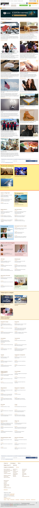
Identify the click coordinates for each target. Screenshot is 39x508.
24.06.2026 (2, 264)
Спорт (16, 404)
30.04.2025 (2, 389)
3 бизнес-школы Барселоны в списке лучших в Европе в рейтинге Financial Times (6, 399)
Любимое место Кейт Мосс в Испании (6, 328)
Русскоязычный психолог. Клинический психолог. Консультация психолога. (9, 237)
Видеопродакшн (6, 480)
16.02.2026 (2, 430)
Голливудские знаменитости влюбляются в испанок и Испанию (20, 220)
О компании (5, 481)
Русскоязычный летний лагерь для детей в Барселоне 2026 (9, 151)
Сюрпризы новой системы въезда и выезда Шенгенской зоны (6, 366)
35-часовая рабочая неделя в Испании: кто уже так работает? (20, 423)
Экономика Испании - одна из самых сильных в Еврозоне (6, 349)
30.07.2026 (21, 78)
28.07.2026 (2, 78)
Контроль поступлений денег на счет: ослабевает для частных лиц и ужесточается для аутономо (6, 200)
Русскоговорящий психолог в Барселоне (7, 281)
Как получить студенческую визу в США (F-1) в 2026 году (9, 92)
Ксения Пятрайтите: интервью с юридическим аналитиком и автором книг (6, 325)
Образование (6, 78)
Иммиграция (24, 470)
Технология (17, 338)
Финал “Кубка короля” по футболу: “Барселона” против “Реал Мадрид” (20, 415)
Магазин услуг (33, 499)
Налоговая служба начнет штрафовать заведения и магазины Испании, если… (20, 237)
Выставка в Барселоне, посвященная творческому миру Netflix (6, 415)
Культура (3, 404)
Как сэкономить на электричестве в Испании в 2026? (8, 254)
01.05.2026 (2, 194)
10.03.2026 (16, 227)
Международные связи (6, 437)
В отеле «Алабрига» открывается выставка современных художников (6, 216)
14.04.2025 (16, 364)
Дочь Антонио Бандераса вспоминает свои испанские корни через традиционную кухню (20, 212)
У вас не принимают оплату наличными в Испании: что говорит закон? (21, 228)
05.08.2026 (2, 40)
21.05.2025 (16, 360)
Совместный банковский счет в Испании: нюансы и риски (19, 233)
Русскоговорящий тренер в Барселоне (20, 406)
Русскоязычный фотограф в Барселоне (27, 91)
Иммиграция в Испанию (7, 487)
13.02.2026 (2, 198)
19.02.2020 (16, 331)
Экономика (4, 21)
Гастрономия (17, 371)
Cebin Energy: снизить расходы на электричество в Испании (8, 249)
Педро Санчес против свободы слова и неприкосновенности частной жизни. (20, 428)
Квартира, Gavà (18, 286)
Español (37, 0)
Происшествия (4, 420)
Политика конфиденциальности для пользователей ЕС (14, 504)
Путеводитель (28, 499)
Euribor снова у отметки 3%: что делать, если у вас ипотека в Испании (9, 35)
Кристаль (16, 203)
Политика (17, 321)
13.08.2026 (21, 40)
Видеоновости (4, 209)
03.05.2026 (2, 438)
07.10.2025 (2, 327)
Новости (3, 8)
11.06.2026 (2, 373)
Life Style (24, 78)
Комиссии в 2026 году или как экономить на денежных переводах (28, 73)
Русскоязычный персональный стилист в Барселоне (27, 137)
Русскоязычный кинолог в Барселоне (27, 34)
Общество (17, 420)
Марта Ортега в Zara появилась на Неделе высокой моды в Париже (20, 216)
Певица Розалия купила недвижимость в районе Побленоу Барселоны (7, 333)
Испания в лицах (4, 321)
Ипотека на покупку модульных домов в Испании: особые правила (7, 375)
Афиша (8, 499)
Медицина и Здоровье (20, 387)
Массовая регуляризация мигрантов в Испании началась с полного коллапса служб (20, 266)
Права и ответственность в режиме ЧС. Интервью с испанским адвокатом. (6, 317)
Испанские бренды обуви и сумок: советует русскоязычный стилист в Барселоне (28, 122)
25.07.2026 (2, 98)
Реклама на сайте (6, 485)
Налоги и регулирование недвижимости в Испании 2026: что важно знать (9, 54)
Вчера (2, 21)
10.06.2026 (16, 260)
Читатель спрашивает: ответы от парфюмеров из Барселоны (6, 261)
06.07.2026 (2, 339)
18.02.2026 (2, 426)
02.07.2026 (2, 343)
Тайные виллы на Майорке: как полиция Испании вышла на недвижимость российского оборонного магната (7, 424)
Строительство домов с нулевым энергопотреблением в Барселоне (7, 131)
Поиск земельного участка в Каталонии (7, 382)
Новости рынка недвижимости (27, 92)
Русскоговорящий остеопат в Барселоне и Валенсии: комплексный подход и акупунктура (20, 255)
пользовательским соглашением (9, 162)
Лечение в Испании (18, 394)
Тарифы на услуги (6, 484)
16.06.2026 (2, 285)
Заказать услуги (34, 5)
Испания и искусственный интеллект (20, 340)
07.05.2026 (16, 264)
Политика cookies (25, 503)
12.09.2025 (2, 331)
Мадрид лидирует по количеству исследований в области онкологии (20, 399)
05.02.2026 (16, 393)
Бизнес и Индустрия (5, 192)
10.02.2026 (2, 202)
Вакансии (5, 483)
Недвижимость (22, 499)
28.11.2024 (16, 397)
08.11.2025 (16, 438)
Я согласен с (7, 162)
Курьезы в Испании (19, 437)
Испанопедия (12, 499)
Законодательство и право (21, 225)
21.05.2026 (2, 377)
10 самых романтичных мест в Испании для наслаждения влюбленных (6, 177)
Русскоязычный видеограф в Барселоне (27, 53)
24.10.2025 (2, 360)
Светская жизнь (18, 209)
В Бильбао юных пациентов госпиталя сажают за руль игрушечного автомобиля (6, 212)
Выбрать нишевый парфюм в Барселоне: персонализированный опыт (7, 270)
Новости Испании (6, 19)
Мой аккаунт (6, 489)
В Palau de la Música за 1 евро (5, 406)
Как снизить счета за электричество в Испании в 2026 (9, 112)
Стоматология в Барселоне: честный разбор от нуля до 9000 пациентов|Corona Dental (6, 196)
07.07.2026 (21, 139)
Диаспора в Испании (26, 21)
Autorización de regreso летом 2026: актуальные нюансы (20, 261)
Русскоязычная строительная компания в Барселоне (27, 106)
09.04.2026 (16, 422)
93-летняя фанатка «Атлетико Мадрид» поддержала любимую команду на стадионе (7, 221)
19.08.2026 (21, 21)
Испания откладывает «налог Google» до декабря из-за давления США (21, 333)
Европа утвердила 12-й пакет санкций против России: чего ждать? (20, 324)
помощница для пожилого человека (9, 230)
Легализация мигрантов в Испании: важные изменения (20, 270)
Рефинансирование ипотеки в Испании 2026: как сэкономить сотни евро (9, 73)
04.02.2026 (16, 430)
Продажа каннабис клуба (4, 203)
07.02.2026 (16, 389)
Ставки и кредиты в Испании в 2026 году (7, 344)
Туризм (2, 354)
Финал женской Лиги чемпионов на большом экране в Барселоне (20, 411)
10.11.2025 (16, 231)
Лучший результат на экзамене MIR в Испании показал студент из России (6, 395)
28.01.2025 (2, 397)
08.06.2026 (2, 268)
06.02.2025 (2, 393)
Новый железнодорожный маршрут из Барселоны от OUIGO (6, 361)
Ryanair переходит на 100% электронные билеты (5, 357)
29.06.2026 (2, 260)
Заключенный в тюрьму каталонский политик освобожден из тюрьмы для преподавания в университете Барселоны (20, 329)
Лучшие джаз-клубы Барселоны (20, 176)
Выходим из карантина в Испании (5, 305)
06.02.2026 (16, 426)
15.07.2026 (2, 137)
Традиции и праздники (20, 354)
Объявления (17, 499)
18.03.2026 (2, 422)
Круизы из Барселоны (5, 187)
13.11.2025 (2, 405)
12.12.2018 (2, 210)
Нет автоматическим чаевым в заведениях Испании (19, 432)
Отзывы (5, 486)
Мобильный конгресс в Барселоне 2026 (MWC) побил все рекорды (20, 345)
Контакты (5, 482)
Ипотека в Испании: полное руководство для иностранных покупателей (5, 341)
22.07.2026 (21, 108)
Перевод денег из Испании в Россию (27, 152)
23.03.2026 (16, 339)
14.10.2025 (2, 364)
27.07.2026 (21, 92)
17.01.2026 (16, 372)
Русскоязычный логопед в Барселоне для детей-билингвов (6, 278)
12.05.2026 (16, 405)
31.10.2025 (16, 235)
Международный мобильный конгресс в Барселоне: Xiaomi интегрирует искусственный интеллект (21, 349)
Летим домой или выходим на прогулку (20, 305)
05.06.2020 (16, 210)
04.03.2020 (16, 327)
